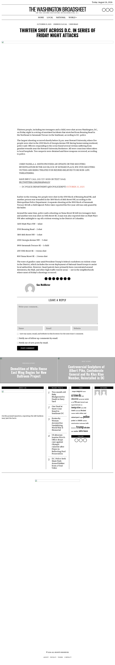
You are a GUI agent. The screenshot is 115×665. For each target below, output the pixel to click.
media (77, 413)
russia (80, 420)
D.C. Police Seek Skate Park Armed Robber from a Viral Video (59, 463)
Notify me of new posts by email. (33, 343)
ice (81, 405)
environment (81, 399)
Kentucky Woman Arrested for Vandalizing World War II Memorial (57, 424)
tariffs (87, 423)
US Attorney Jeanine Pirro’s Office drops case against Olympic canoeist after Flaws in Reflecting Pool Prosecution (59, 444)
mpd (85, 413)
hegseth (73, 405)
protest (73, 420)
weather (76, 431)
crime (74, 395)
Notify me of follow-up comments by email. (38, 338)
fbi (73, 402)
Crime (56, 24)
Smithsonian (82, 423)
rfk (76, 420)
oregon (81, 417)
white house (83, 430)
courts (84, 391)
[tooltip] (104, 10)
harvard (83, 402)
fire (75, 401)
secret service (75, 423)
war (72, 431)
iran (85, 407)
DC (60, 24)
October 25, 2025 (75, 186)
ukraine (87, 427)
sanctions (85, 420)
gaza (78, 402)
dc (79, 395)
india (82, 408)
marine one (77, 410)
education (74, 398)
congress (79, 391)
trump (80, 426)
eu (71, 402)
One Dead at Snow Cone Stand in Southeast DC (58, 409)
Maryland (83, 410)
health (86, 402)
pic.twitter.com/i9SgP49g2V (34, 182)
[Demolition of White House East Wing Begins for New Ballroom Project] (28, 370)
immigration (76, 407)
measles (73, 413)
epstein (87, 399)
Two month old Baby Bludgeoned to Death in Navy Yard (59, 397)
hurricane (78, 405)
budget (74, 391)
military (81, 413)
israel (73, 410)
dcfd (83, 396)
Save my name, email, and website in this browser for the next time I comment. (52, 334)
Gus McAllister (43, 284)
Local (64, 24)
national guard (75, 417)
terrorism (73, 428)
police (86, 416)
